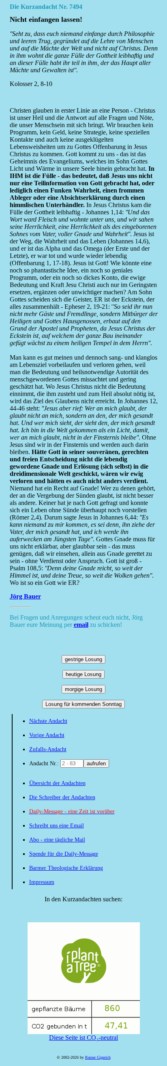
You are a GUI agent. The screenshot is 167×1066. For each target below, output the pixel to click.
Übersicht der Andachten (57, 783)
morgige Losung (83, 689)
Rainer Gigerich (98, 1057)
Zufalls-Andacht (47, 749)
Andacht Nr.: (44, 763)
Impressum (41, 882)
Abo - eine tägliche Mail (57, 840)
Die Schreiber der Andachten (62, 797)
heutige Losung (83, 674)
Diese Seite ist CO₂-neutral (83, 1037)
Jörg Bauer (25, 596)
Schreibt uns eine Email (56, 826)
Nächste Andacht (48, 721)
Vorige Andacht (46, 735)
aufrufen (96, 763)
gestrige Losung (83, 659)
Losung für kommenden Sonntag (83, 704)
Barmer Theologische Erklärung (66, 868)
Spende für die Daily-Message (63, 854)
